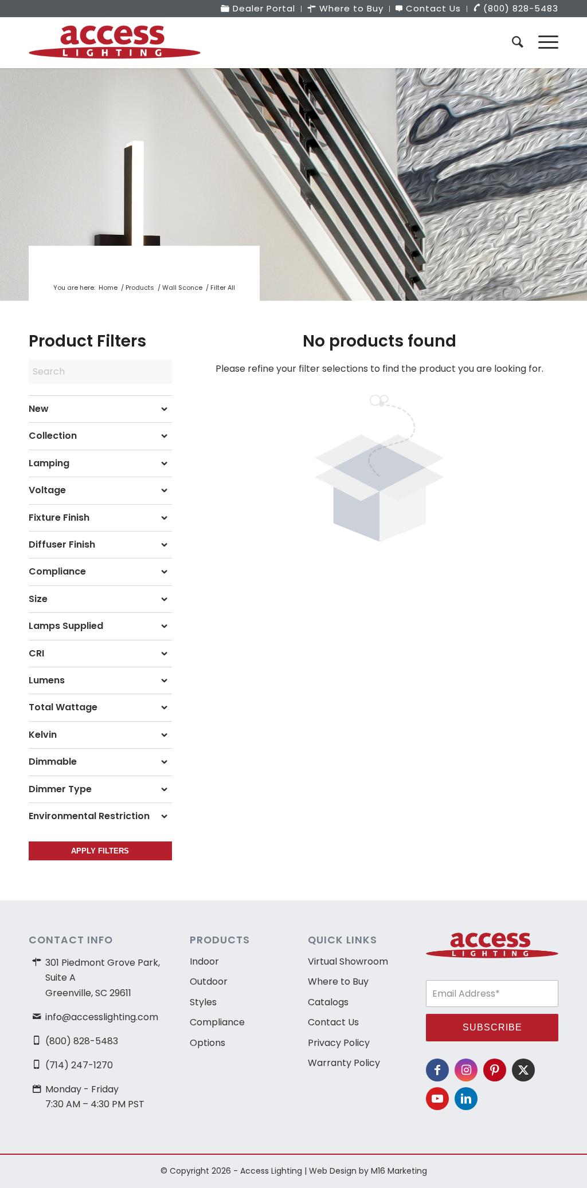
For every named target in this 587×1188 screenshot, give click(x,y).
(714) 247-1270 (79, 1065)
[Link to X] (523, 1070)
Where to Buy (338, 981)
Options (207, 1042)
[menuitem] (258, 9)
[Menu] (544, 42)
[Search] (517, 42)
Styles (203, 1002)
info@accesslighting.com (101, 1017)
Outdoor (209, 981)
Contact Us (333, 1022)
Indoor (204, 961)
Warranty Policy (344, 1062)
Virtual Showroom (348, 961)
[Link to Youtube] (437, 1098)
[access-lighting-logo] (115, 42)
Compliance (217, 1022)
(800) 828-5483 (81, 1041)
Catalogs (328, 1002)
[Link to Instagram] (466, 1070)
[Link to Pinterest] (494, 1070)
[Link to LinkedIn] (466, 1098)
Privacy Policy (339, 1042)
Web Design (333, 1171)
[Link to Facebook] (437, 1070)
